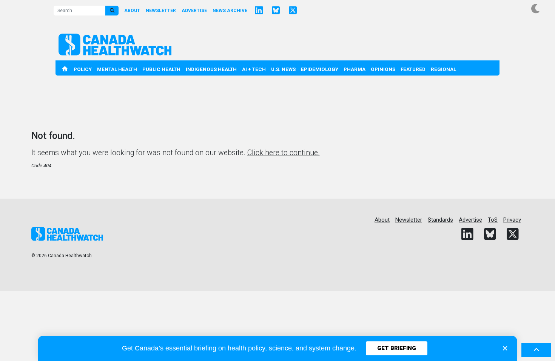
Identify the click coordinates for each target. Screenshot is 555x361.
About (132, 10)
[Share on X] (292, 10)
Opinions (383, 69)
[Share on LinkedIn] (258, 10)
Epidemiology (319, 69)
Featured (413, 69)
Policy (83, 69)
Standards (440, 219)
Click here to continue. (283, 152)
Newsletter (161, 10)
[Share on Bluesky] (275, 10)
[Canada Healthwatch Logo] (115, 45)
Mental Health (117, 69)
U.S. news (283, 69)
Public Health (161, 69)
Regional (443, 69)
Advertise (194, 10)
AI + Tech (254, 69)
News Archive (230, 10)
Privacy (512, 219)
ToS (493, 219)
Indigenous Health (211, 69)
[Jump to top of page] (536, 350)
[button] (536, 9)
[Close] (504, 348)
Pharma (354, 69)
